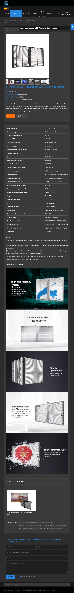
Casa (7, 14)
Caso (34, 14)
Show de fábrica (41, 14)
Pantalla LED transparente (27, 20)
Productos (16, 13)
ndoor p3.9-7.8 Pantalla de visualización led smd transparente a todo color (40, 528)
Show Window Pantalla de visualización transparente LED (35, 522)
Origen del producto (12, 94)
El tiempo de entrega (12, 97)
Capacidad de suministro (14, 100)
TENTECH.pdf (19, 481)
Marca (8, 91)
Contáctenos (53, 14)
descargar (22, 116)
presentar (10, 576)
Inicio (6, 20)
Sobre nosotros (65, 13)
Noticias (26, 13)
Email (10, 116)
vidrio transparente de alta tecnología (55, 525)
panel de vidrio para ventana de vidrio (29, 525)
